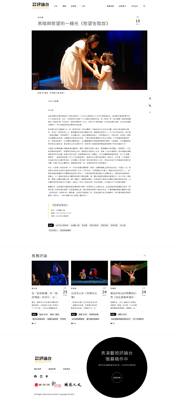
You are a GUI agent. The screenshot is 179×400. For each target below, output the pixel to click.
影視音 (73, 6)
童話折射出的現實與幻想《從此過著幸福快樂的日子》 (123, 297)
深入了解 (50, 273)
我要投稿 (110, 6)
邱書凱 (113, 288)
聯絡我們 (52, 369)
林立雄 (40, 17)
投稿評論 (114, 225)
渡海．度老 (54, 314)
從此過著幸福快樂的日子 (121, 319)
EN (137, 6)
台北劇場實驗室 (78, 319)
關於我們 (37, 369)
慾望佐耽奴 (94, 225)
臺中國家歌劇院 (93, 319)
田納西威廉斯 (65, 230)
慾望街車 (104, 225)
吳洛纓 (84, 225)
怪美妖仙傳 (94, 314)
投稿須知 (66, 369)
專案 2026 (83, 314)
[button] (137, 255)
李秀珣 (63, 319)
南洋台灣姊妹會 (39, 319)
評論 (56, 6)
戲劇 (50, 225)
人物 (83, 6)
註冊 (120, 6)
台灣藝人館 (75, 225)
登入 (124, 6)
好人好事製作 (138, 319)
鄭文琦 (34, 288)
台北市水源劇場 (62, 225)
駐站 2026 (43, 314)
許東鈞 (74, 288)
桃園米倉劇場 (52, 319)
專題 (64, 6)
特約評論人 (53, 230)
